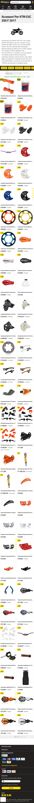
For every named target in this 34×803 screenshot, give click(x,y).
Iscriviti (11, 788)
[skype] (8, 795)
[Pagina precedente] (12, 737)
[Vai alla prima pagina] (10, 737)
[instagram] (2, 795)
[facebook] (10, 795)
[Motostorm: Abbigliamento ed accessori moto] (5, 2)
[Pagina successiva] (22, 737)
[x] (5, 795)
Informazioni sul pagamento (9, 765)
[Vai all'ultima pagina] (24, 737)
